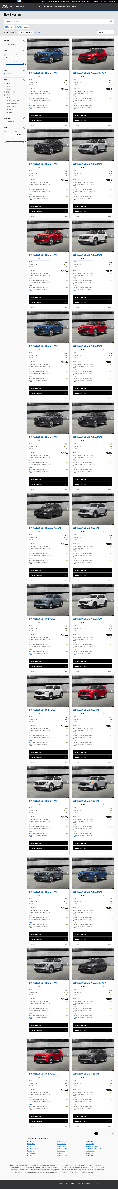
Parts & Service (66, 6)
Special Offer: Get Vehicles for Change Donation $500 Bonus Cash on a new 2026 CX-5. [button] (39, 94)
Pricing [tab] (39, 76)
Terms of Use (80, 1183)
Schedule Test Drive (36, 115)
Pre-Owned (49, 6)
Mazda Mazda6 (90, 1151)
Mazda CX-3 (89, 1153)
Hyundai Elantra (61, 1146)
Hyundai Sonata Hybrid (63, 1156)
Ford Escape (30, 1142)
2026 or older (9, 27)
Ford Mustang (31, 1153)
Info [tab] (58, 76)
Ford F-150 (30, 1146)
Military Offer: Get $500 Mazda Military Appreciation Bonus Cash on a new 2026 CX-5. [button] (40, 101)
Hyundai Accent (61, 1151)
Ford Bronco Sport (32, 1149)
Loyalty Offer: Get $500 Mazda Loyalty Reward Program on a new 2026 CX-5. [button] (38, 107)
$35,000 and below (22, 27)
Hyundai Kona (61, 1153)
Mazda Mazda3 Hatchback (93, 1149)
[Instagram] (20, 1)
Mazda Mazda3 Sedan (92, 1146)
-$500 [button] (66, 92)
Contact (60, 1183)
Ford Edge (30, 1156)
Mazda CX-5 (89, 1142)
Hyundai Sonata (61, 1142)
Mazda (28, 32)
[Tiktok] (22, 1)
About (67, 1183)
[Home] (5, 6)
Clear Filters (37, 32)
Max (16, 54)
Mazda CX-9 (89, 1156)
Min (5, 54)
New (45, 6)
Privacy (72, 1183)
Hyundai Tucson (61, 1144)
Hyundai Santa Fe (62, 1149)
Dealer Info (73, 6)
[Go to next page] (112, 1133)
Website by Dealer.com (22, 1184)
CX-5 (20, 32)
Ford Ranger (30, 1151)
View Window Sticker (36, 120)
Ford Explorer (31, 1144)
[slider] (5, 64)
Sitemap (88, 1183)
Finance (60, 6)
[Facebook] (18, 1)
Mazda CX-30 (90, 1144)
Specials (55, 6)
